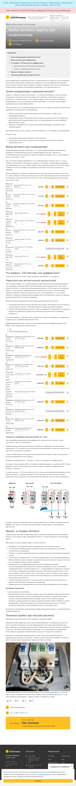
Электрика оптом (53, 762)
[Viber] (23, 713)
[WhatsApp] (25, 713)
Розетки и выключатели (62, 10)
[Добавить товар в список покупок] (68, 186)
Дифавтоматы (41, 10)
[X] (17, 713)
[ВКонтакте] (11, 713)
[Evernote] (19, 713)
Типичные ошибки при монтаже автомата (25, 75)
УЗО (48, 10)
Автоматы (33, 10)
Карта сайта (9, 766)
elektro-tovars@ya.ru (57, 15)
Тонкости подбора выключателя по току (27, 69)
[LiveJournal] (21, 713)
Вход (63, 762)
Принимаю (38, 781)
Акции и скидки (66, 756)
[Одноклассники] (13, 713)
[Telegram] (27, 713)
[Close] (71, 765)
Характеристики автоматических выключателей (29, 66)
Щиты (52, 10)
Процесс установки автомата (21, 72)
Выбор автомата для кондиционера (23, 60)
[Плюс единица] (52, 186)
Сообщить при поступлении (54, 248)
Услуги (50, 759)
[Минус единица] (46, 186)
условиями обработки (44, 774)
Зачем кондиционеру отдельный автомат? (26, 57)
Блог (63, 759)
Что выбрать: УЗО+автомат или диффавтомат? (27, 63)
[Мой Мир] (15, 713)
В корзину (61, 187)
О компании (51, 756)
